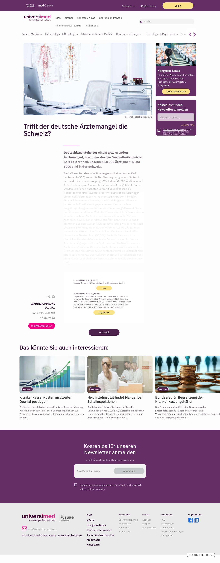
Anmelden (129, 471)
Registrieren (148, 6)
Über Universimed (128, 519)
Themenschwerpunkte (68, 25)
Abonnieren (125, 531)
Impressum (167, 527)
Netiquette (166, 535)
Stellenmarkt (149, 527)
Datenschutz (167, 523)
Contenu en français (110, 17)
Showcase (124, 527)
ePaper (69, 17)
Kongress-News (86, 17)
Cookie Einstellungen (172, 531)
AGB (163, 519)
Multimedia (92, 25)
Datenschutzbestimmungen (174, 129)
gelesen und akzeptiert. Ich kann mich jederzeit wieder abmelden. (178, 130)
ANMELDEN (187, 125)
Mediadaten (125, 523)
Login (178, 5)
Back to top (200, 555)
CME (58, 17)
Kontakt (146, 519)
